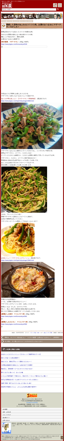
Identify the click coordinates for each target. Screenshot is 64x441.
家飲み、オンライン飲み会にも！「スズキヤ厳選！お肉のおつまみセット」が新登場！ (32, 337)
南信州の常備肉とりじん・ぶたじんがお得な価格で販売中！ (19, 387)
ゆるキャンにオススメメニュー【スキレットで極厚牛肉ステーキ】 (21, 354)
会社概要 (5, 409)
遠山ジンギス (47, 332)
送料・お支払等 (7, 412)
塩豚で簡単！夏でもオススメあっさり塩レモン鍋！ (16, 383)
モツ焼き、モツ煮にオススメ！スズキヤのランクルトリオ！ (24, 341)
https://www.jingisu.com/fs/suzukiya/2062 (14, 324)
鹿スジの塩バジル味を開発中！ (10, 358)
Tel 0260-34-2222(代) (32, 402)
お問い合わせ (6, 420)
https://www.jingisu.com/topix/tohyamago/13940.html (17, 101)
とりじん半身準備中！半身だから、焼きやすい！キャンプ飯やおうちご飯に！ (24, 376)
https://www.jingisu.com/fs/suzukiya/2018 (14, 44)
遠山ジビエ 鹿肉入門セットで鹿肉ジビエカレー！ (16, 361)
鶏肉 (51, 332)
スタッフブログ (7, 414)
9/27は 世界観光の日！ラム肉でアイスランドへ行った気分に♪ (19, 379)
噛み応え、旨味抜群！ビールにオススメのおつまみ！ (17, 368)
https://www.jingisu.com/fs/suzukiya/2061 (14, 316)
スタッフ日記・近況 (34, 332)
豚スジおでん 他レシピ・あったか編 (12, 372)
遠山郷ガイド (6, 417)
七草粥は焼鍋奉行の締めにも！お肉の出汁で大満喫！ (17, 365)
